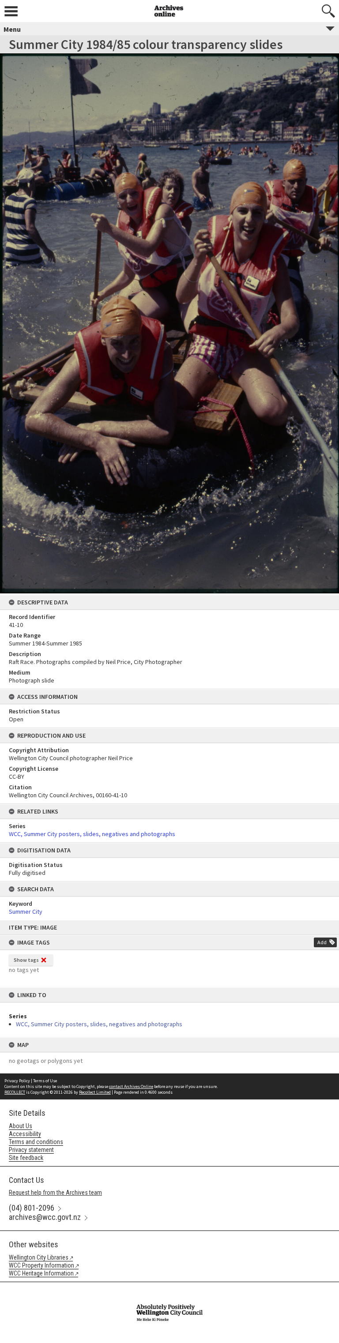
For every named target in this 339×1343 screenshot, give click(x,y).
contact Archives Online (131, 1086)
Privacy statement (31, 1149)
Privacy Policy (17, 1081)
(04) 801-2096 (31, 1207)
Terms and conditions (36, 1141)
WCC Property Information (41, 1265)
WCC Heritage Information (41, 1273)
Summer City (25, 911)
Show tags (26, 960)
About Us (20, 1125)
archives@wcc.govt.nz (45, 1217)
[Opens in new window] (169, 1287)
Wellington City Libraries (38, 1257)
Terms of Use (45, 1081)
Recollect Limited (95, 1092)
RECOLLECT (14, 1092)
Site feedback (26, 1157)
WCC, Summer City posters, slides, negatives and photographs (99, 1024)
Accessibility (25, 1133)
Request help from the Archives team (55, 1192)
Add (322, 942)
